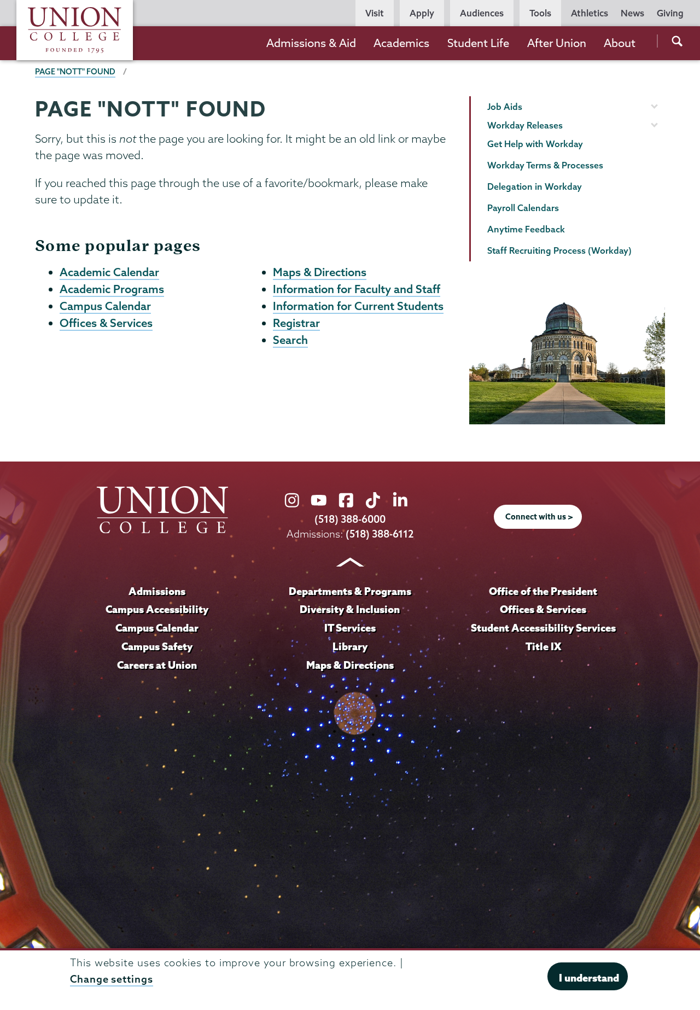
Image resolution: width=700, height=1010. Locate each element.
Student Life (478, 43)
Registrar (296, 323)
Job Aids (504, 106)
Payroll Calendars (523, 207)
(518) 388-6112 (380, 534)
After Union (556, 43)
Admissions (157, 591)
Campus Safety (156, 646)
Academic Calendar (109, 272)
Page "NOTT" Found (75, 72)
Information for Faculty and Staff (356, 289)
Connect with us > (539, 517)
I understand (589, 977)
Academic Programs (112, 289)
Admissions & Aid (311, 43)
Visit (374, 13)
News (632, 13)
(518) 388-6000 (350, 519)
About (619, 43)
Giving (670, 13)
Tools (540, 13)
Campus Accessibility (157, 609)
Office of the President (543, 591)
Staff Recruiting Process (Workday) (559, 250)
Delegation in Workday (534, 186)
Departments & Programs (350, 591)
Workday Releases (525, 125)
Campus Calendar (105, 306)
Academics (401, 43)
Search (290, 339)
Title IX (543, 646)
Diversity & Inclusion (350, 609)
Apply (422, 13)
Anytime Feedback (526, 229)
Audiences (482, 13)
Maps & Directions (319, 272)
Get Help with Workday (535, 143)
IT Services (350, 627)
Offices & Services (106, 323)
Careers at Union (157, 665)
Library (350, 646)
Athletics (589, 13)
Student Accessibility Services (543, 627)
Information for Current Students (358, 306)
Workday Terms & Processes (545, 165)
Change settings (111, 979)
